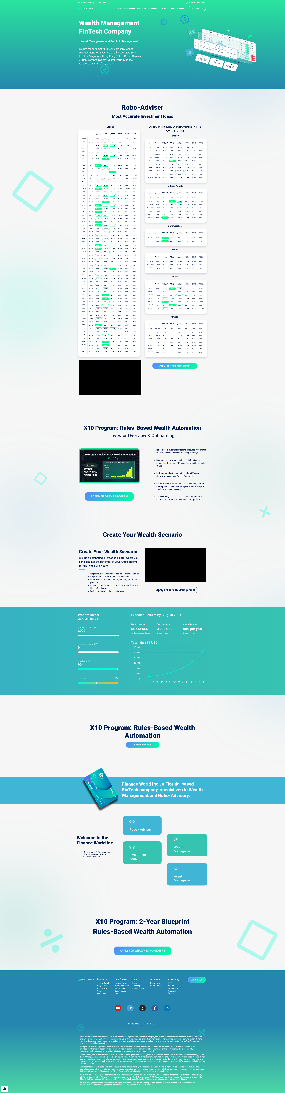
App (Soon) (102, 994)
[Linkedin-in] (167, 1008)
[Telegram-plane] (130, 1008)
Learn (134, 983)
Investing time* (84, 661)
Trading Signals (103, 983)
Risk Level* (97, 678)
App (116, 994)
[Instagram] (142, 1008)
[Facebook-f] (154, 1008)
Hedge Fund (102, 986)
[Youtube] (118, 1008)
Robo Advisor (102, 988)
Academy (136, 986)
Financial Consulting (172, 992)
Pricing (99, 991)
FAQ (170, 983)
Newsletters (155, 983)
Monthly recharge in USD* (88, 644)
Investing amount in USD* (88, 627)
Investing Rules (138, 988)
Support (171, 986)
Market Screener (121, 986)
